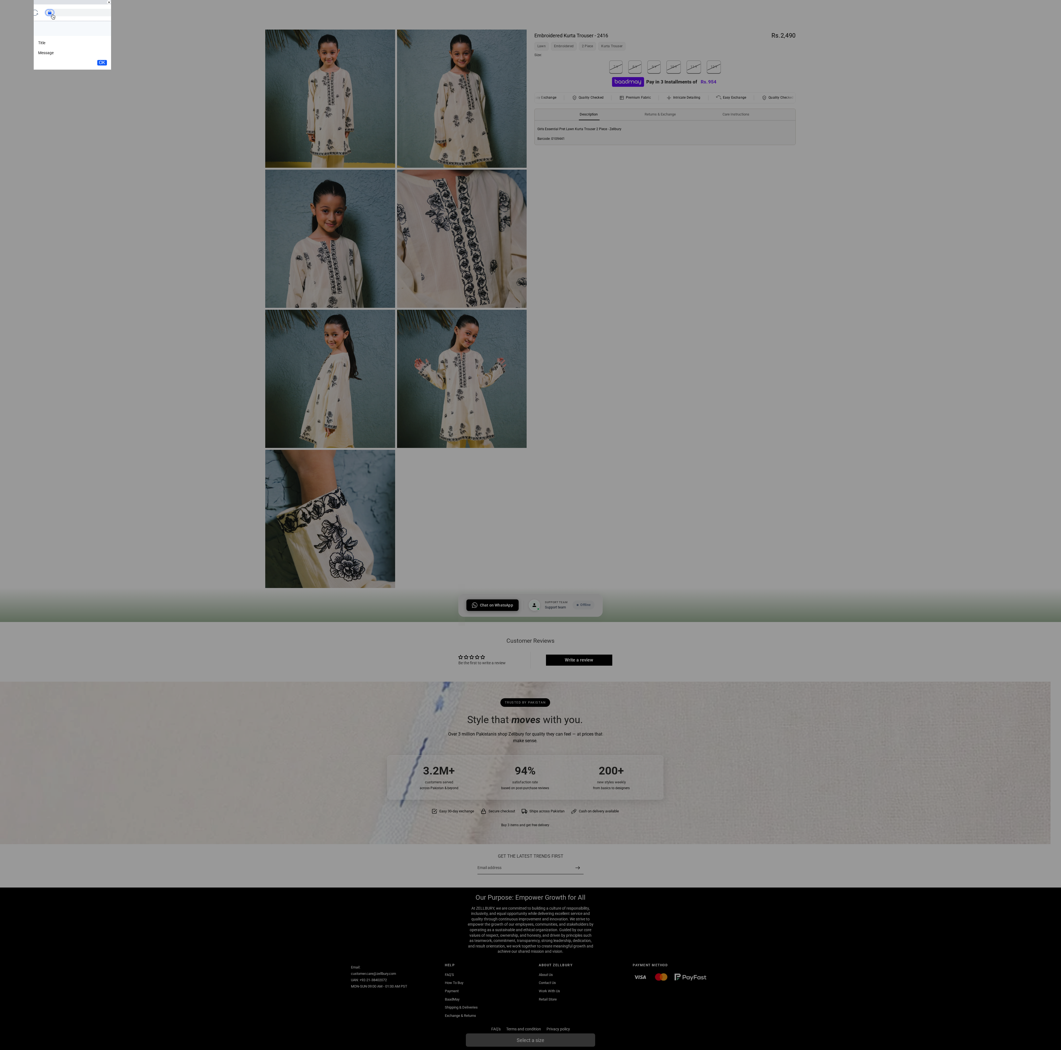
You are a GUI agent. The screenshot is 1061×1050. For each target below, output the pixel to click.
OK (102, 62)
